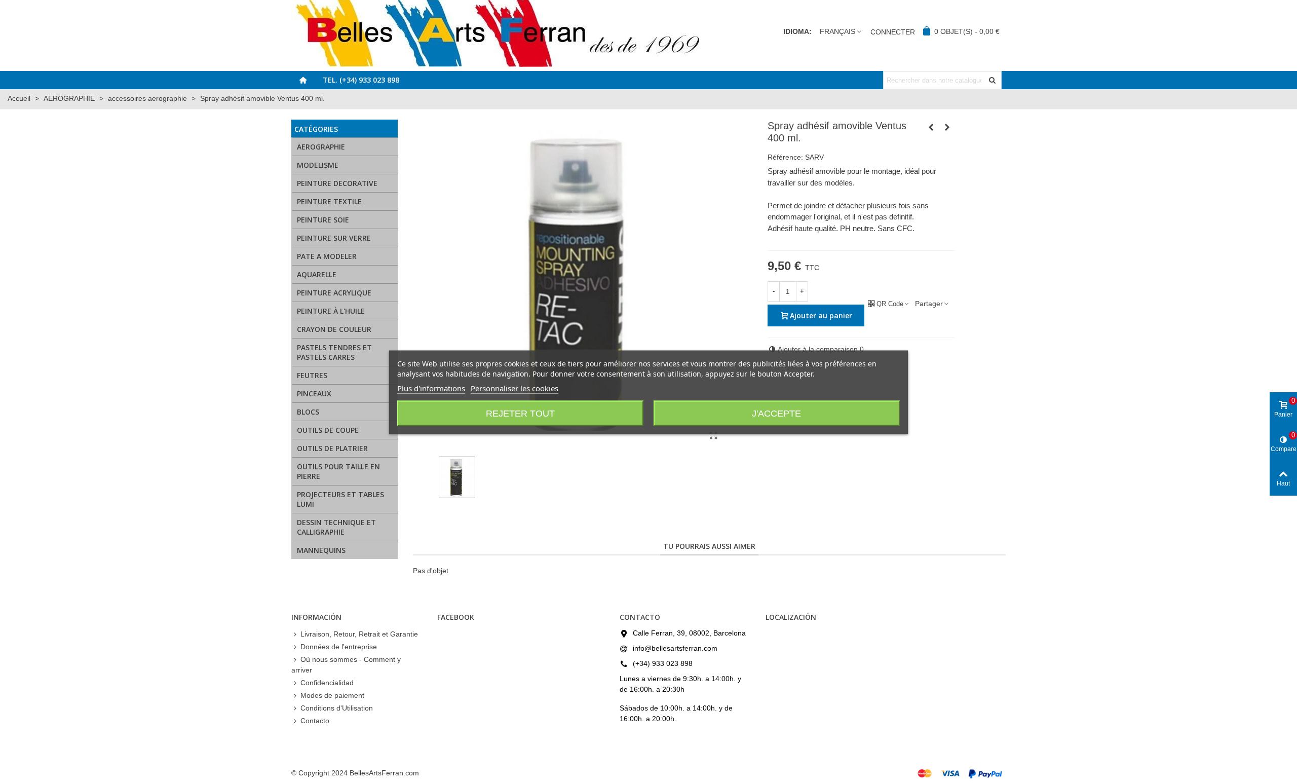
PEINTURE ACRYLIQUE (334, 292)
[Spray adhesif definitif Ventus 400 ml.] (947, 127)
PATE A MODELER (327, 256)
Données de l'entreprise (338, 647)
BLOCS (308, 412)
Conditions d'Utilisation (336, 708)
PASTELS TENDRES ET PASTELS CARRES (334, 352)
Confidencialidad (327, 683)
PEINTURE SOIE (323, 220)
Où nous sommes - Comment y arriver (346, 664)
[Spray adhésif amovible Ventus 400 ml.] (713, 435)
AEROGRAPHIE (321, 147)
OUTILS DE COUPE (328, 430)
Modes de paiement (332, 695)
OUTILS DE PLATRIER (332, 448)
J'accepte (776, 413)
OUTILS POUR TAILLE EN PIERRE (338, 471)
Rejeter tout (520, 413)
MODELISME (317, 165)
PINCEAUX (314, 393)
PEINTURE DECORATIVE (337, 183)
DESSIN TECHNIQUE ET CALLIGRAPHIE (336, 527)
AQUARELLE (316, 274)
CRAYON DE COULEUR (334, 329)
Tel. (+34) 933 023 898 (361, 80)
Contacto (314, 721)
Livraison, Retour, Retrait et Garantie (359, 634)
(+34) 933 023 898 (663, 663)
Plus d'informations (431, 388)
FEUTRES (312, 375)
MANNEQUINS (321, 550)
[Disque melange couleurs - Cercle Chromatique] (931, 127)
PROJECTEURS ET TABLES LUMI (340, 499)
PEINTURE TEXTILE (329, 201)
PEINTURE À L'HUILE (331, 311)
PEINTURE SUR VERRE (334, 238)
